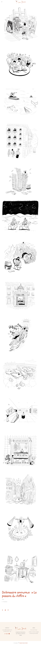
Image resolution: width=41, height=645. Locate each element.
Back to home (20, 616)
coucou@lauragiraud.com (7, 629)
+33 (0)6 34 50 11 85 (7, 631)
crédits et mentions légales (34, 631)
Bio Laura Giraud (34, 629)
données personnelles (34, 633)
